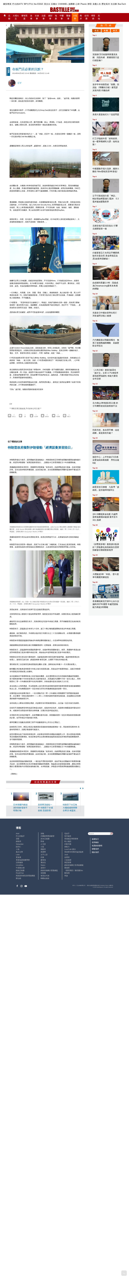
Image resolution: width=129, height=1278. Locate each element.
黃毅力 (67, 847)
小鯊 (42, 847)
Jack (66, 855)
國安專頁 (7, 4)
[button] (80, 788)
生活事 (114, 4)
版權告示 (95, 839)
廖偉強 (43, 860)
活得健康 (19, 862)
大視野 (75, 17)
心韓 (78, 4)
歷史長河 (106, 4)
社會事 (37, 17)
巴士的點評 (20, 836)
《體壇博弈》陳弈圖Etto (73, 870)
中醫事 (62, 17)
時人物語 (67, 841)
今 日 (96, 30)
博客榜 (93, 17)
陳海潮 (67, 873)
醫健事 (68, 17)
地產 (56, 17)
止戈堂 (43, 844)
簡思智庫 (67, 862)
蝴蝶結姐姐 (45, 878)
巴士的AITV (17, 4)
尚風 (42, 857)
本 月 (115, 30)
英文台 (47, 4)
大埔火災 (16, 17)
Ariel (17, 833)
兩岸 (81, 17)
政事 (31, 17)
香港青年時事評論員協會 (73, 852)
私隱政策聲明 (97, 846)
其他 (99, 17)
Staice (43, 865)
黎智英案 (24, 17)
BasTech (122, 4)
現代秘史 (67, 836)
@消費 (86, 17)
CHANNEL (63, 4)
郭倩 (42, 841)
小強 (17, 849)
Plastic (84, 4)
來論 (66, 876)
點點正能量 (20, 870)
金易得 (67, 857)
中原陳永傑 (20, 868)
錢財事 (50, 17)
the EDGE (38, 4)
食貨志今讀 (45, 876)
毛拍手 (67, 833)
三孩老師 (67, 860)
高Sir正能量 (45, 839)
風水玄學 (19, 852)
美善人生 (97, 4)
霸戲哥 (43, 849)
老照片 (43, 868)
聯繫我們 (95, 849)
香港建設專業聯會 (71, 839)
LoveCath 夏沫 (70, 849)
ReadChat (20, 873)
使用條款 (95, 842)
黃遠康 (18, 857)
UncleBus (19, 865)
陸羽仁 (18, 847)
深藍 (17, 839)
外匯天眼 (67, 844)
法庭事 (44, 17)
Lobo (18, 855)
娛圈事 (72, 4)
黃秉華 (43, 852)
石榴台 (54, 4)
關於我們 (95, 852)
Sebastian (19, 844)
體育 (90, 4)
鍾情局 (18, 841)
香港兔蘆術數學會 (23, 860)
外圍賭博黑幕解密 (47, 836)
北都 (9, 17)
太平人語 (44, 855)
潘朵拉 (43, 862)
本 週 (106, 30)
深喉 (42, 833)
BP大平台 (28, 4)
